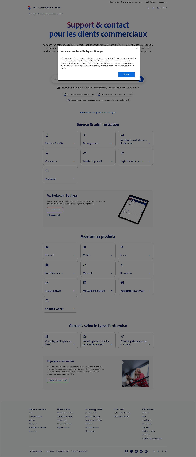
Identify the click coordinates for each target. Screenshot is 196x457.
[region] (99, 63)
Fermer (126, 74)
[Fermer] (136, 48)
